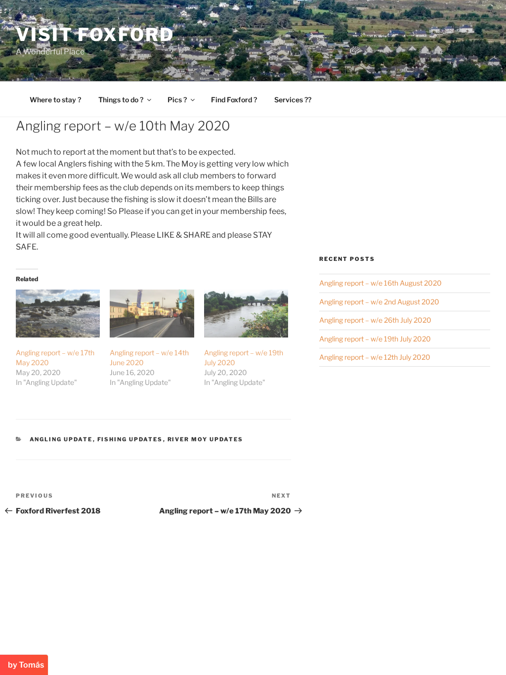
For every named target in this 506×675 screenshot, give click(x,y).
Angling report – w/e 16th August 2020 (380, 283)
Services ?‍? (292, 99)
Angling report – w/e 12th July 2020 (374, 357)
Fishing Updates (130, 439)
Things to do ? (120, 99)
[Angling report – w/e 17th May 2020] (58, 314)
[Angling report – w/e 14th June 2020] (152, 314)
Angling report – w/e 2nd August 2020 (379, 301)
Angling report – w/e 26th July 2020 (375, 320)
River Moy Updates (206, 439)
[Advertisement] (404, 186)
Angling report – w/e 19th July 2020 (375, 339)
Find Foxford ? (234, 99)
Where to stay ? (55, 99)
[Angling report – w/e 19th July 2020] (246, 314)
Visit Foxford (95, 34)
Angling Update (61, 439)
